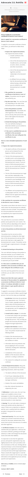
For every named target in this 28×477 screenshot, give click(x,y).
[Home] (11, 8)
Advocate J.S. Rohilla (12, 2)
